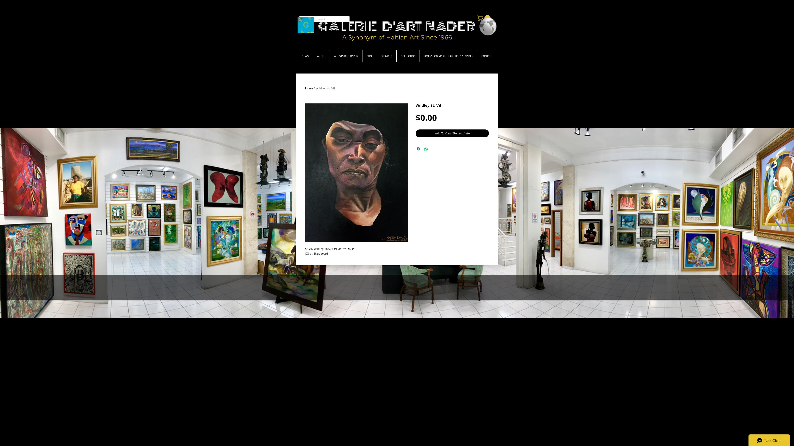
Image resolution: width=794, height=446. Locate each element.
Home (309, 88)
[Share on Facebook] (418, 148)
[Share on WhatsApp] (426, 148)
